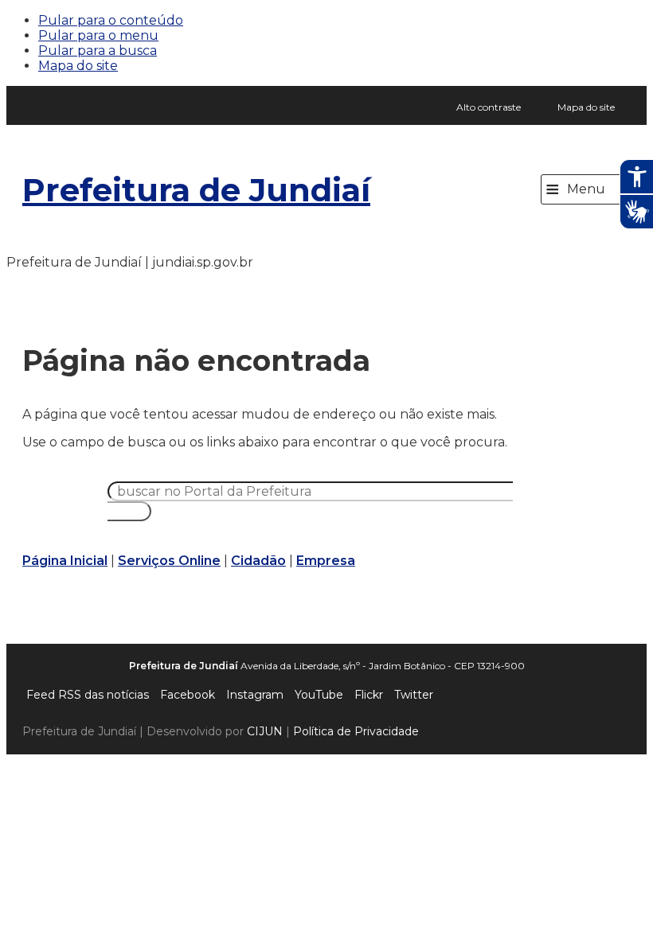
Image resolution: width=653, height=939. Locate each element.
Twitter (413, 695)
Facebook (187, 695)
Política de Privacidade (356, 731)
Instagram (254, 695)
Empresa (325, 560)
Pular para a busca (97, 50)
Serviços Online (169, 560)
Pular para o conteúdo (110, 20)
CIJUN (265, 731)
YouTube (319, 695)
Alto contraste (488, 107)
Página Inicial (65, 560)
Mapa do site (78, 65)
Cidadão (258, 560)
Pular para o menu (98, 35)
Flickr (368, 695)
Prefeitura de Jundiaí (196, 189)
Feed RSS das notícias (87, 695)
